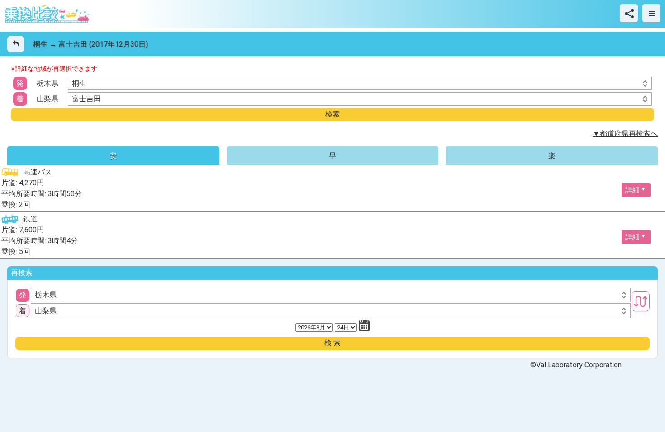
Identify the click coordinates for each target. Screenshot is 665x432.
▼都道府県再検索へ (625, 133)
